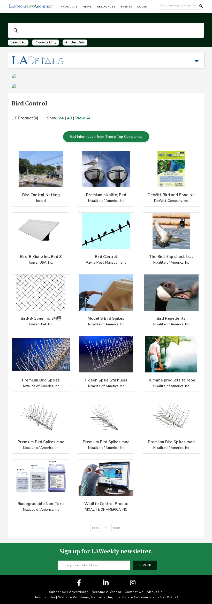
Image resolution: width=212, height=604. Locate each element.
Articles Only (75, 42)
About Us (155, 592)
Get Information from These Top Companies (106, 136)
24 (61, 118)
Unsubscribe (44, 597)
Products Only (45, 42)
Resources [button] (106, 7)
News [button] (87, 7)
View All (83, 118)
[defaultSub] (16, 30)
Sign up (145, 565)
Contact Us (134, 592)
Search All (18, 42)
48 (69, 118)
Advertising (79, 592)
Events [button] (126, 7)
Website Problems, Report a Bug (85, 597)
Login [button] (142, 7)
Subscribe (57, 592)
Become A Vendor (107, 592)
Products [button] (69, 7)
